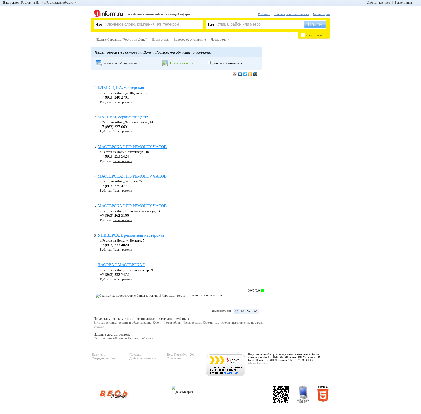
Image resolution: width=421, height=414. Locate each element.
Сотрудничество (103, 358)
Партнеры (99, 354)
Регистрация (403, 2)
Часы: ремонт (220, 39)
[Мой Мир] (255, 74)
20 (242, 311)
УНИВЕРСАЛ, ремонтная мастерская (131, 235)
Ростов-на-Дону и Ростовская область (47, 2)
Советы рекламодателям (291, 14)
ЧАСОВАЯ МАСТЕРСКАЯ (121, 265)
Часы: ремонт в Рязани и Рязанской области (123, 338)
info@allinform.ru (258, 362)
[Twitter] (245, 74)
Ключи (157, 322)
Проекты (135, 354)
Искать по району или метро (122, 63)
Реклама (264, 14)
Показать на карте (181, 63)
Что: (99, 24)
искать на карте (316, 35)
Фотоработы (172, 322)
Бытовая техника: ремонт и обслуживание (122, 322)
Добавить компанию (143, 358)
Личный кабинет (378, 2)
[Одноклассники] (250, 74)
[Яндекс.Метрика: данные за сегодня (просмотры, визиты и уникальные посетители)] (182, 390)
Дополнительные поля (227, 63)
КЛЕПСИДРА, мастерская (121, 87)
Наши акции (321, 14)
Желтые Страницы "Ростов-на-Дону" (121, 39)
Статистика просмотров (206, 295)
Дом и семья (160, 39)
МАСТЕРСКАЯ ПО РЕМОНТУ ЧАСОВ (132, 146)
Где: (212, 24)
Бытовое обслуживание (190, 39)
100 (255, 311)
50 (248, 311)
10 (236, 311)
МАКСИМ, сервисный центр (123, 117)
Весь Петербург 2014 (181, 354)
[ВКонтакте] (240, 74)
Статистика (175, 358)
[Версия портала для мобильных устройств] (303, 394)
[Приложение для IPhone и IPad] (280, 394)
